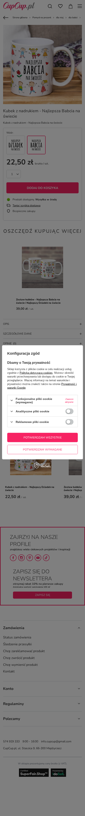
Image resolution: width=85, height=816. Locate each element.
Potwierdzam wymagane (42, 449)
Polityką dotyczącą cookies (36, 372)
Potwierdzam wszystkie (43, 437)
